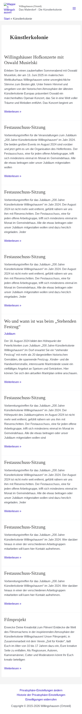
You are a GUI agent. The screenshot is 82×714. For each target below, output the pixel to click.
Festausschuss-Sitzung (24, 127)
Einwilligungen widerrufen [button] (41, 699)
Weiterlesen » (12, 112)
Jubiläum (9, 333)
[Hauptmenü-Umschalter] (74, 8)
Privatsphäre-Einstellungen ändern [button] (41, 690)
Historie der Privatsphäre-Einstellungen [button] (41, 694)
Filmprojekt (15, 619)
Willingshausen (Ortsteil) (30, 6)
